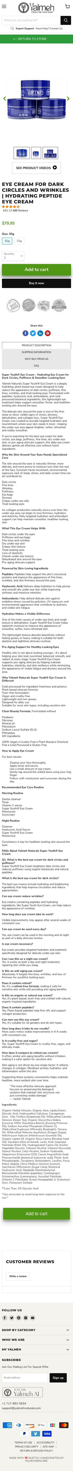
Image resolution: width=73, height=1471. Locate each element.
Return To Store (32, 39)
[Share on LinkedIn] (40, 333)
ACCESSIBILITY (46, 1442)
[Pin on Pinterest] (48, 333)
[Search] (66, 20)
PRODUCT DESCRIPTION (36, 345)
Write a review (18, 1276)
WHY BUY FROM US (36, 359)
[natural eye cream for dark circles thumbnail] (21, 153)
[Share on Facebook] (25, 333)
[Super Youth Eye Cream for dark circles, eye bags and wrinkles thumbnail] (50, 153)
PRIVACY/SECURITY (26, 1446)
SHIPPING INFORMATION (36, 352)
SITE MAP (48, 1446)
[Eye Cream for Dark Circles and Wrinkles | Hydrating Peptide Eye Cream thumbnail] (36, 153)
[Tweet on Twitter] (33, 333)
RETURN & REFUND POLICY (36, 1451)
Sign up (58, 1378)
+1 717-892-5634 (14, 1403)
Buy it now (36, 283)
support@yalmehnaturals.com (21, 1408)
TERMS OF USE (23, 1442)
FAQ (36, 366)
